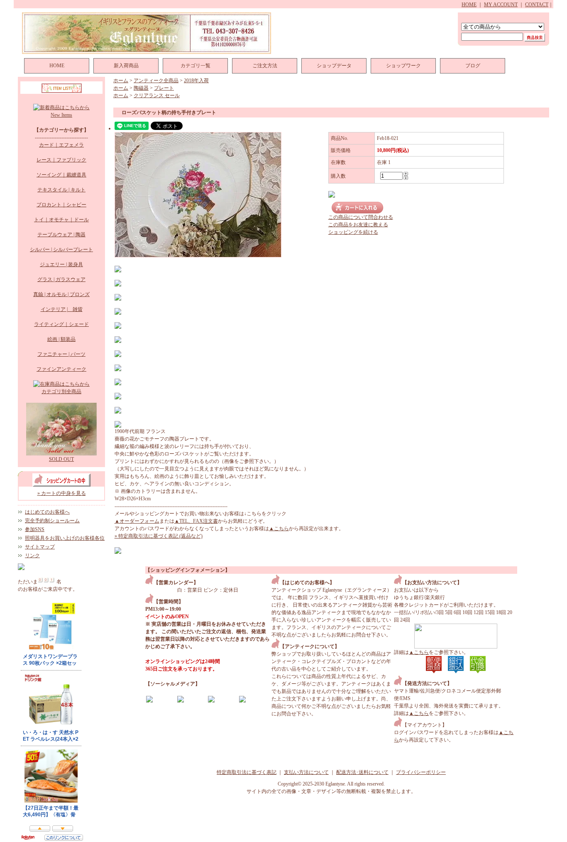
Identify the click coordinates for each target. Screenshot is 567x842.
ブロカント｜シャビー (61, 205)
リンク (32, 555)
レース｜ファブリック (61, 160)
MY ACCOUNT (501, 4)
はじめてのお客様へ (47, 512)
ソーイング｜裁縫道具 (61, 175)
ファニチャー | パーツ (61, 354)
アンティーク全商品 (156, 80)
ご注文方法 (264, 66)
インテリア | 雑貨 (62, 309)
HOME (469, 4)
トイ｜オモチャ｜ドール (61, 220)
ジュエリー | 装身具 (61, 264)
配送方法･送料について (362, 772)
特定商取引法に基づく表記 (246, 772)
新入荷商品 (126, 66)
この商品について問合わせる (360, 217)
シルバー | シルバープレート (61, 249)
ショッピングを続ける (353, 232)
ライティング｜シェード (61, 324)
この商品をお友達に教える (358, 225)
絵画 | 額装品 (61, 339)
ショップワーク (403, 66)
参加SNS (34, 529)
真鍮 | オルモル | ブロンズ (61, 294)
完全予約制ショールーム (52, 521)
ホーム (120, 80)
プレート (164, 88)
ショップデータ (334, 66)
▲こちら (279, 528)
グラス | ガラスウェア (61, 279)
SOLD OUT (61, 459)
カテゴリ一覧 (195, 66)
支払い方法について (306, 772)
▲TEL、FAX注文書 (196, 521)
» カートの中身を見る (61, 493)
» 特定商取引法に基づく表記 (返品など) (159, 536)
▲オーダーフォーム (137, 521)
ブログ (472, 66)
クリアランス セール (157, 95)
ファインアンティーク (61, 369)
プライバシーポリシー (421, 772)
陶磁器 (141, 88)
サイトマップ (40, 547)
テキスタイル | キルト (61, 190)
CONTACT (536, 4)
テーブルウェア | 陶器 (61, 234)
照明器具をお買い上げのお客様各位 (65, 538)
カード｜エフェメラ (61, 145)
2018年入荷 (196, 80)
